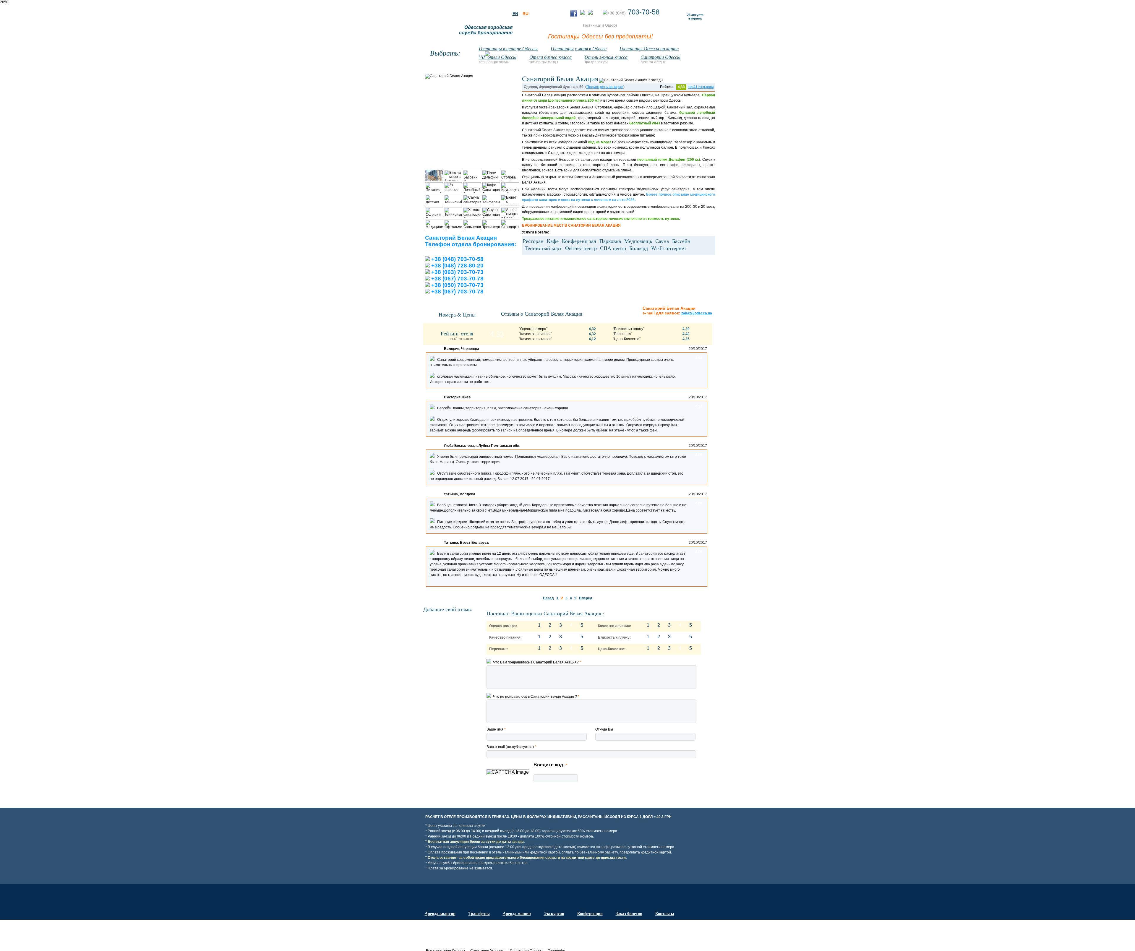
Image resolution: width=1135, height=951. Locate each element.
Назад (548, 598)
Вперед (585, 598)
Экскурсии (554, 913)
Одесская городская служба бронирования (486, 30)
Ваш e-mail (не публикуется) (511, 747)
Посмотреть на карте (604, 87)
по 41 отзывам (701, 87)
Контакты (664, 913)
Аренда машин (517, 913)
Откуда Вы (604, 729)
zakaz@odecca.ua (696, 313)
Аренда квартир (440, 913)
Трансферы (479, 913)
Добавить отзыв (593, 789)
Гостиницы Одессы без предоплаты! (600, 36)
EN (515, 13)
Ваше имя (496, 729)
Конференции (590, 913)
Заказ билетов (629, 913)
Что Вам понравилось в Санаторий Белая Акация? (536, 662)
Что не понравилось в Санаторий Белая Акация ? (535, 696)
